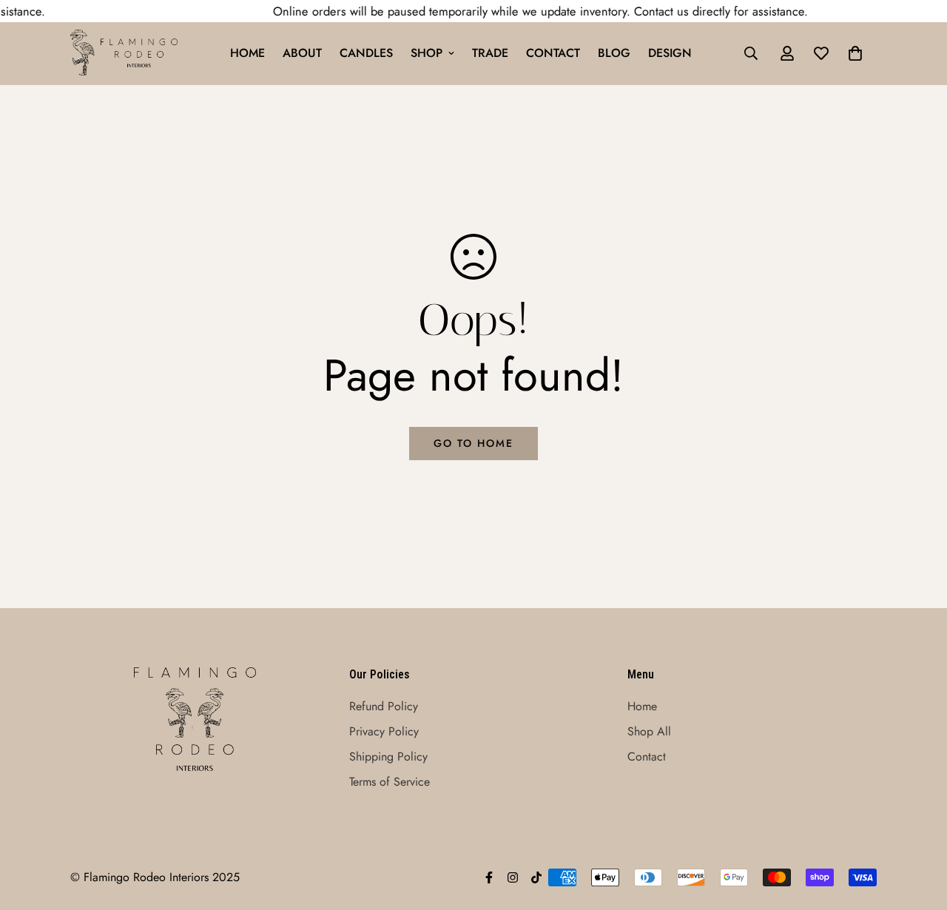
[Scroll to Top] (918, 829)
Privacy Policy (384, 731)
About (302, 52)
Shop (426, 52)
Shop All (649, 731)
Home (247, 52)
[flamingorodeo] (124, 53)
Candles (366, 52)
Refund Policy (383, 706)
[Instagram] (513, 877)
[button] (855, 53)
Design (670, 52)
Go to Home (473, 443)
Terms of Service (389, 781)
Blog (614, 52)
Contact (553, 52)
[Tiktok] (536, 877)
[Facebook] (489, 877)
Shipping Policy (388, 756)
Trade (490, 52)
